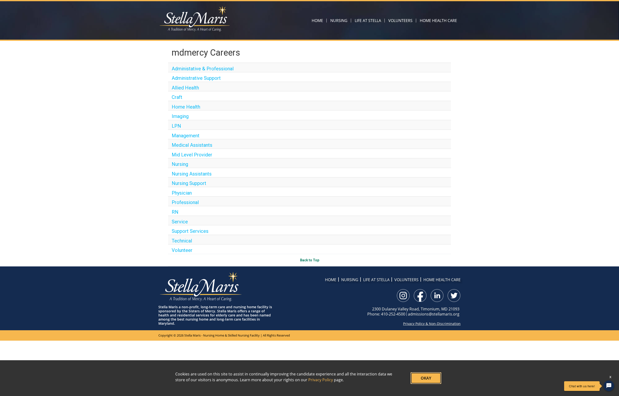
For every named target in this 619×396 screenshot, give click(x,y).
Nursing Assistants (192, 174)
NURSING (338, 20)
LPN (176, 126)
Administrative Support (196, 78)
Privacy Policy (320, 379)
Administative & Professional (203, 69)
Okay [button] (426, 378)
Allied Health (185, 88)
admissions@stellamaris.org (433, 314)
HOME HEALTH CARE (438, 20)
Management (185, 136)
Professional (185, 202)
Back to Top (309, 260)
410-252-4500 (393, 314)
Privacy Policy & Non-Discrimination (432, 323)
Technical (182, 241)
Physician (182, 193)
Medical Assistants (192, 145)
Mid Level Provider (192, 155)
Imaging (180, 116)
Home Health (186, 107)
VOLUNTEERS (400, 20)
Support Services (190, 231)
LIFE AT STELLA (368, 20)
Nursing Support (189, 183)
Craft (177, 97)
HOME (317, 20)
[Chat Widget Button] (609, 386)
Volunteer (182, 250)
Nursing (180, 164)
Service (180, 222)
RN (175, 212)
